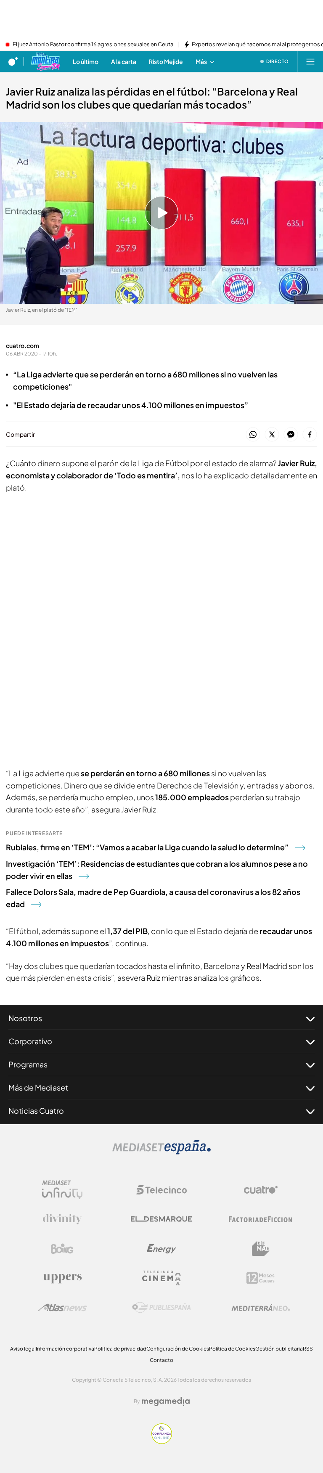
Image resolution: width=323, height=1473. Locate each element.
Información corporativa (65, 1349)
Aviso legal (23, 1349)
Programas (28, 1064)
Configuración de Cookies (177, 1349)
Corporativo (30, 1041)
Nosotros (25, 1018)
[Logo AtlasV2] (62, 1307)
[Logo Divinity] (62, 1219)
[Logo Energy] (161, 1248)
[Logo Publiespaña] (161, 1307)
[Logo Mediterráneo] (260, 1307)
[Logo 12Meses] (260, 1278)
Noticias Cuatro (36, 1110)
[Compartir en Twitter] (272, 435)
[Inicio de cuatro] (13, 61)
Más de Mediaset (38, 1087)
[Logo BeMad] (261, 1248)
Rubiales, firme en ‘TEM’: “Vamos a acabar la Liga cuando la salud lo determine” (147, 847)
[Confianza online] (161, 1441)
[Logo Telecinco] (161, 1189)
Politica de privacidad (120, 1349)
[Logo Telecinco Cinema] (161, 1278)
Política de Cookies (232, 1349)
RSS (308, 1349)
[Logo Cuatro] (261, 1189)
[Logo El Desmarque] (161, 1219)
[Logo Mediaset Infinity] (62, 1189)
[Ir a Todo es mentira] (45, 61)
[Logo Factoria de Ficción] (261, 1219)
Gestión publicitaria (279, 1349)
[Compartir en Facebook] (309, 435)
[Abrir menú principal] (310, 61)
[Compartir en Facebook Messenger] (290, 435)
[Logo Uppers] (62, 1278)
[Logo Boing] (62, 1248)
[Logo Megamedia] (166, 1401)
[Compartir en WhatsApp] (253, 435)
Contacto (161, 1360)
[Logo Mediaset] (161, 1152)
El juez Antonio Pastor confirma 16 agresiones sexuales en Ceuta (93, 44)
